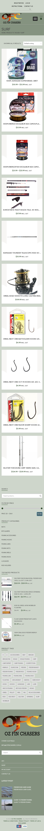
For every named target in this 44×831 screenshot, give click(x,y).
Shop (3, 765)
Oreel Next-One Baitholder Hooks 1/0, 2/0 (23, 339)
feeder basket (34, 667)
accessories (15, 655)
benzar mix (6, 659)
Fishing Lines (6, 544)
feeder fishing (8, 672)
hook (5, 684)
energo (5, 667)
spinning (30, 697)
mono (32, 688)
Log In (27, 3)
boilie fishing (25, 659)
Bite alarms (6, 531)
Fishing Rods (6, 557)
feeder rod (20, 672)
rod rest (12, 697)
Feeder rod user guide (22, 787)
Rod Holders (6, 565)
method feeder (21, 688)
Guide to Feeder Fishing (23, 800)
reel (18, 692)
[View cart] (41, 19)
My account (6, 769)
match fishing (8, 688)
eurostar (14, 667)
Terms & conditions (10, 821)
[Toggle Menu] (35, 19)
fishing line (7, 676)
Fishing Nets (6, 548)
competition (30, 663)
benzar (31, 655)
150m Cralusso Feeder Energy (25, 632)
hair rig (26, 680)
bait (24, 655)
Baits (3, 527)
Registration (19, 3)
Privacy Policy (24, 821)
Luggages (5, 561)
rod (4, 697)
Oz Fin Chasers (16, 819)
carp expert (7, 663)
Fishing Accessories (9, 535)
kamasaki (21, 684)
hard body (36, 680)
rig (25, 692)
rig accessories (34, 692)
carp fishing (18, 663)
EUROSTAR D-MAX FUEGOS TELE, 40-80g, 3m (22, 210)
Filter (40, 514)
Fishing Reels (6, 552)
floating (6, 680)
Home (3, 33)
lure (34, 684)
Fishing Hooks (7, 540)
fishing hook (31, 672)
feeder (23, 667)
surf (37, 697)
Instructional (17, 6)
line (28, 684)
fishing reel (18, 676)
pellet (12, 692)
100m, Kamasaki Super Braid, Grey (22, 81)
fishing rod (29, 676)
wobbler (6, 701)
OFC (3, 761)
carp (34, 659)
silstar (21, 697)
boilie (15, 659)
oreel (5, 692)
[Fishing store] (12, 23)
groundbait (16, 680)
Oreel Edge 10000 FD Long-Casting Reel (22, 296)
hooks (12, 684)
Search (40, 496)
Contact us (28, 6)
